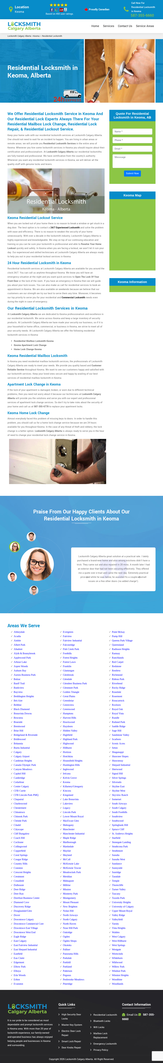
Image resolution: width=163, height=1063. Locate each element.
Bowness (18, 717)
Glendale (67, 679)
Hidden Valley (70, 730)
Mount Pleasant (70, 902)
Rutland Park (118, 722)
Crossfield (19, 880)
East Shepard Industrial (25, 949)
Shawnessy (117, 760)
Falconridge (69, 644)
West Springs (118, 945)
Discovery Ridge (22, 906)
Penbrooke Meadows (73, 979)
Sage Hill (116, 730)
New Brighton (70, 906)
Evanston (18, 983)
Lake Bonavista (71, 799)
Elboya (17, 971)
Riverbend (117, 683)
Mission (67, 889)
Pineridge (67, 983)
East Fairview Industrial (26, 945)
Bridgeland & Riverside (26, 735)
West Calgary (118, 936)
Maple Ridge (69, 838)
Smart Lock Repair (71, 1041)
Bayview (18, 692)
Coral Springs (21, 855)
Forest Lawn (69, 662)
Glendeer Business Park (75, 683)
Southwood (118, 820)
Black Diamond (22, 709)
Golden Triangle (71, 692)
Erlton (17, 979)
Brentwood (19, 726)
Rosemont (117, 696)
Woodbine (117, 979)
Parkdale (67, 958)
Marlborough (69, 842)
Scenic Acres (118, 743)
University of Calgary (123, 906)
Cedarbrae (19, 782)
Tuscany (116, 893)
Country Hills (20, 863)
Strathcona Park (120, 846)
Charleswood (20, 803)
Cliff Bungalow (21, 833)
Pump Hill (117, 636)
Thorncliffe (117, 885)
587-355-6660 (142, 15)
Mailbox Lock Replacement (100, 1035)
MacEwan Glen (71, 820)
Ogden (66, 936)
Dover (17, 915)
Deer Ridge (19, 889)
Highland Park (70, 739)
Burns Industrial (22, 747)
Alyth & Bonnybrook (24, 653)
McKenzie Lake (71, 863)
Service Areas (145, 26)
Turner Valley (119, 889)
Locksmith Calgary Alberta (19, 36)
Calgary (18, 752)
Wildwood (117, 962)
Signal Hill (117, 773)
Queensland (118, 644)
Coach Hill (19, 838)
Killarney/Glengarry (73, 786)
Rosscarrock (118, 700)
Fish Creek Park (71, 649)
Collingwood (20, 846)
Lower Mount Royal (73, 816)
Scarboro (116, 739)
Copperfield (20, 850)
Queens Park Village (122, 640)
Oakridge (67, 932)
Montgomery (69, 898)
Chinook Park (21, 816)
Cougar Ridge (21, 859)
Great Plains (69, 696)
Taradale (116, 876)
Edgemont (19, 962)
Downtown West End (24, 932)
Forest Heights (70, 657)
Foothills (67, 653)
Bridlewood (20, 739)
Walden (116, 932)
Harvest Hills (69, 717)
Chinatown (19, 812)
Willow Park (118, 966)
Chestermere (20, 808)
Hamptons (68, 713)
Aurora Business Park (25, 674)
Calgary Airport (21, 756)
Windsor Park (119, 971)
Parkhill (67, 962)
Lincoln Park (69, 812)
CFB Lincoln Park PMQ (26, 795)
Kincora (67, 790)
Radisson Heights (121, 649)
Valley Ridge (118, 915)
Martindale (68, 846)
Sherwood (117, 769)
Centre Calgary (21, 786)
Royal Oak (117, 709)
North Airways (70, 915)
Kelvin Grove (70, 777)
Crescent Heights (22, 872)
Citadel (17, 825)
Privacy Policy (100, 1050)
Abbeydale (19, 632)
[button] (33, 590)
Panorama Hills (70, 953)
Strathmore (117, 850)
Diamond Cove (21, 902)
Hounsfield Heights (72, 760)
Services (108, 26)
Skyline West (118, 790)
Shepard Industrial (121, 765)
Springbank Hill (120, 825)
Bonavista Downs (23, 713)
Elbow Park (20, 966)
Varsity (115, 923)
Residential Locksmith (52, 36)
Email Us (132, 1015)
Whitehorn (117, 958)
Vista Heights (118, 928)
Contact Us (125, 26)
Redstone (116, 666)
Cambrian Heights (23, 760)
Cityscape (19, 829)
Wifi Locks (98, 1027)
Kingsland (68, 795)
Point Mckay (118, 632)
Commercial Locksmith (73, 297)
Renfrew (116, 670)
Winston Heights (120, 975)
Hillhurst (67, 747)
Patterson (67, 971)
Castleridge (19, 777)
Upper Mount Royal (122, 910)
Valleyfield (117, 919)
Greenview (68, 705)
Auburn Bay (20, 670)
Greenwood (69, 709)
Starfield (116, 838)
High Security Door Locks (71, 1016)
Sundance (117, 863)
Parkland (67, 966)
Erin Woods (20, 975)
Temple (115, 880)
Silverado (116, 782)
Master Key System (72, 1025)
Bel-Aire (18, 700)
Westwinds (117, 953)
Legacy (66, 808)
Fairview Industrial (72, 640)
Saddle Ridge (118, 726)
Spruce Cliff (118, 829)
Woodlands (117, 983)
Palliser (66, 949)
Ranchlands (118, 657)
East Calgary (20, 941)
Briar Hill (18, 730)
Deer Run (19, 893)
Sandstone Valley (120, 735)
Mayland (67, 855)
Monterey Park (70, 893)
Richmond (117, 674)
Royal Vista (118, 713)
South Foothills (119, 812)
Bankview (19, 687)
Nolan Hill (68, 910)
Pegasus (67, 975)
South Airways (119, 803)
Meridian (67, 876)
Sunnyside (117, 868)
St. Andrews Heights (122, 833)
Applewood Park (22, 657)
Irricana (67, 773)
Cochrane (18, 842)
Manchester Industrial (74, 833)
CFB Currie (20, 790)
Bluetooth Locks (101, 1021)
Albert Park (19, 644)
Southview (117, 816)
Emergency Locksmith (105, 1044)
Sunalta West (118, 859)
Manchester (68, 829)
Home (95, 26)
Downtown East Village (26, 928)
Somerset (116, 799)
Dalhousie (19, 885)
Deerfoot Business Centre (26, 898)
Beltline (17, 705)
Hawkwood (69, 722)
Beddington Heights (24, 696)
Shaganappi (118, 752)
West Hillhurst (119, 941)
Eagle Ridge (20, 936)
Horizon (67, 752)
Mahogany (68, 825)
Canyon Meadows (23, 769)
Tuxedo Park (118, 898)
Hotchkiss (68, 756)
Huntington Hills (71, 765)
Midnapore (68, 880)
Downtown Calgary (24, 919)
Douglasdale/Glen (23, 910)
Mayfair (67, 850)
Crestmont (19, 876)
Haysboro (68, 726)
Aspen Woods (21, 666)
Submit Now (132, 173)
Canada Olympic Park (25, 765)
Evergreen (68, 632)
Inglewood (68, 769)
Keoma (36, 36)
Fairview (67, 636)
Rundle (115, 717)
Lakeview (68, 803)
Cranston (18, 868)
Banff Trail (19, 683)
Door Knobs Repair (71, 1047)
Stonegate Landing (121, 842)
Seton (115, 747)
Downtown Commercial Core (29, 923)
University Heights (121, 902)
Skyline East (118, 786)
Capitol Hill (19, 773)
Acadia (17, 636)
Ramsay (116, 653)
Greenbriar (68, 700)
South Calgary (119, 808)
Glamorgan (68, 670)
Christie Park (20, 820)
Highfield (67, 735)
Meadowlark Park (72, 872)
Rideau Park (118, 679)
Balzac (17, 679)
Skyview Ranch (120, 795)
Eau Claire (19, 958)
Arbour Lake (20, 662)
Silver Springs (119, 777)
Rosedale (116, 692)
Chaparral (19, 799)
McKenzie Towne (72, 868)
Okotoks (67, 945)
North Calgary (70, 919)
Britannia (18, 743)
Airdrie (17, 640)
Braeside (18, 722)
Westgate (116, 949)
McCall (66, 859)
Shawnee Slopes (120, 756)
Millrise (67, 885)
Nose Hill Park (70, 928)
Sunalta (115, 855)
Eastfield (18, 953)
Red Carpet (117, 662)
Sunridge (116, 872)
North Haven (69, 923)
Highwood (68, 743)
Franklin (67, 666)
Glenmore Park (70, 687)
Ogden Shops (70, 941)
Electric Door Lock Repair (71, 1033)
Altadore (18, 649)
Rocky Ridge (118, 687)
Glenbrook (68, 674)
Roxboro (116, 705)
